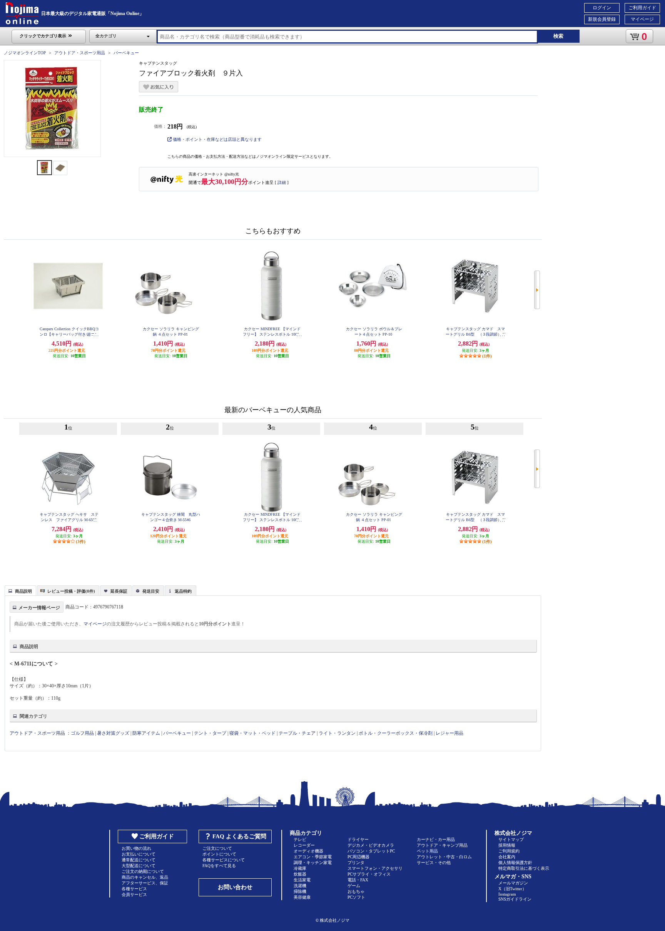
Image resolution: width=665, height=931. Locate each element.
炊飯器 (300, 874)
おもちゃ (356, 891)
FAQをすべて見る (219, 865)
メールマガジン (513, 883)
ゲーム (354, 885)
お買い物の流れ (136, 848)
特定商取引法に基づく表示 (523, 868)
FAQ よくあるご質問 (239, 836)
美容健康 (302, 897)
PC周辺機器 (358, 856)
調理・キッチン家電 (313, 862)
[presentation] (19, 590)
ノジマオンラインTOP (25, 52)
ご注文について (217, 848)
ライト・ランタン (337, 733)
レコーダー (304, 845)
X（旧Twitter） (512, 888)
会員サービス (134, 894)
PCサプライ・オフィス (369, 874)
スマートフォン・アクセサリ (375, 868)
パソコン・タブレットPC (371, 851)
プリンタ (356, 862)
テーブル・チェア (297, 733)
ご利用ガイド (642, 7)
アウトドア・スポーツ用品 (79, 52)
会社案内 (506, 856)
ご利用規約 (509, 851)
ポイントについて (219, 854)
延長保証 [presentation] (118, 591)
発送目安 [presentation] (150, 591)
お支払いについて (138, 854)
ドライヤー (358, 839)
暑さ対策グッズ (113, 733)
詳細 (281, 182)
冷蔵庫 (300, 868)
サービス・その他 (434, 862)
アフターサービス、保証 (145, 883)
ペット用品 (427, 851)
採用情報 (506, 845)
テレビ (300, 839)
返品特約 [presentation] (183, 591)
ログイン (602, 7)
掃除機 (300, 891)
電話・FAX (358, 880)
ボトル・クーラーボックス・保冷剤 (396, 733)
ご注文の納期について (143, 871)
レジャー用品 (449, 733)
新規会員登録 (602, 19)
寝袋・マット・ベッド (252, 733)
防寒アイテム (146, 733)
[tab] (20, 590)
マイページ (642, 19)
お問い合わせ (235, 887)
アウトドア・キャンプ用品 (442, 845)
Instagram (507, 894)
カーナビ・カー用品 (436, 839)
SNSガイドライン (514, 899)
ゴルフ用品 (82, 733)
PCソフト (356, 897)
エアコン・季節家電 (313, 856)
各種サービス (134, 888)
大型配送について (138, 865)
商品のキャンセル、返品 (145, 877)
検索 (558, 36)
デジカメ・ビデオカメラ (371, 845)
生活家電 (302, 880)
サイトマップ (511, 839)
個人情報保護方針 (515, 862)
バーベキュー (126, 52)
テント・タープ (210, 733)
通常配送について (138, 859)
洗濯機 (300, 885)
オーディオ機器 (308, 851)
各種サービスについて (223, 859)
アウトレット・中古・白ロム (444, 856)
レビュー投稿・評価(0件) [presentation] (71, 591)
